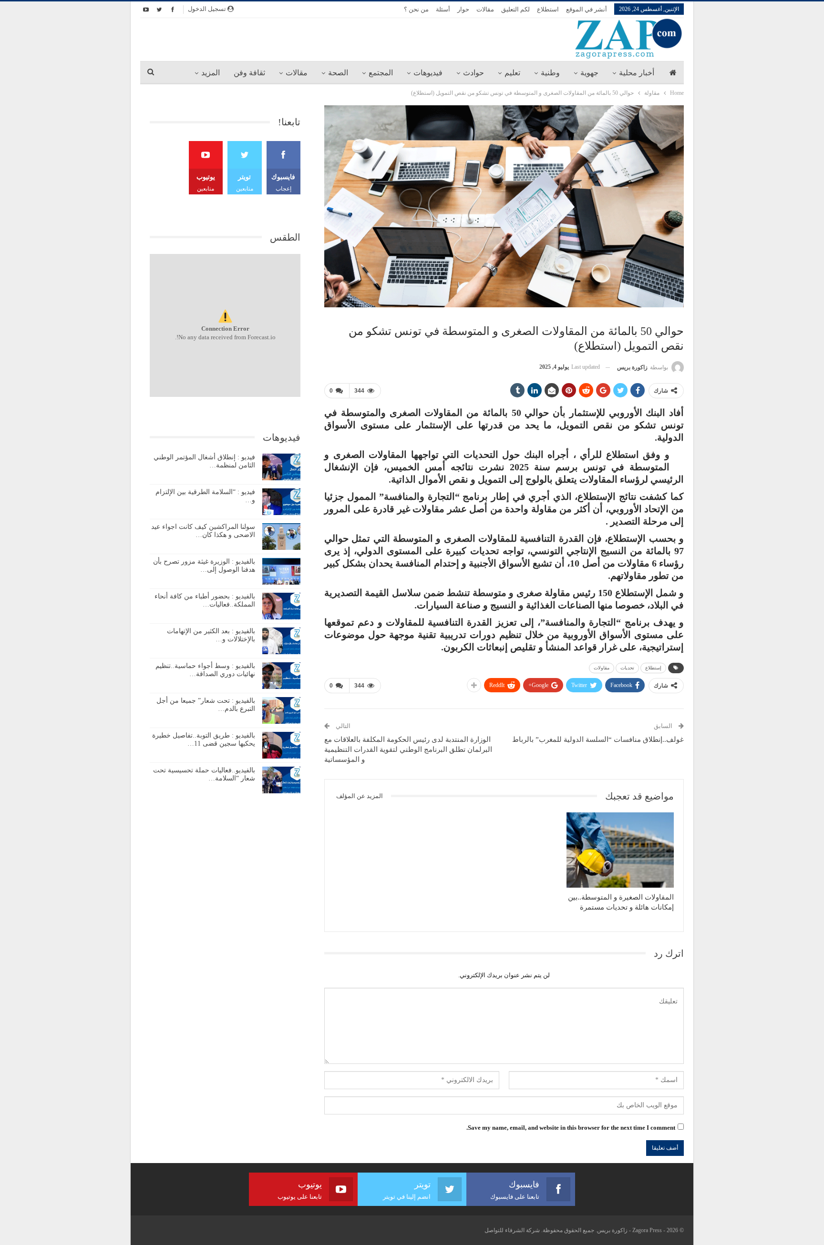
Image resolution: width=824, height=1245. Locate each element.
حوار (463, 9)
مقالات (485, 9)
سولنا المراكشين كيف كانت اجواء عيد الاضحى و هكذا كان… (203, 530)
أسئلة (443, 9)
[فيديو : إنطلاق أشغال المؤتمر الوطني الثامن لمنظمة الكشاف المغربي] (281, 467)
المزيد (210, 73)
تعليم (512, 73)
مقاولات (601, 667)
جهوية (589, 73)
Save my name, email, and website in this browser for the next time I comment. (570, 1127)
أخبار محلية (636, 73)
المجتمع (381, 73)
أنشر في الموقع (586, 9)
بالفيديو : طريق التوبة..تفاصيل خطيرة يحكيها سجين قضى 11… (203, 739)
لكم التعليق (515, 9)
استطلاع (548, 9)
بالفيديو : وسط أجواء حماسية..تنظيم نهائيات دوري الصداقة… (205, 670)
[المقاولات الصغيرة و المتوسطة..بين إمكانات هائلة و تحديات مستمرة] (620, 850)
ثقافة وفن (249, 73)
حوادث (473, 73)
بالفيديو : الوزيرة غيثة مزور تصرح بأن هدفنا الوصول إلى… (204, 565)
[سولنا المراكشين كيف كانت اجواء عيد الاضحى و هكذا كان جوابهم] (281, 536)
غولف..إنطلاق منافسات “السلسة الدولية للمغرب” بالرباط (598, 739)
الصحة (338, 73)
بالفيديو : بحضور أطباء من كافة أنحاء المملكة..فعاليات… (204, 600)
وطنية (550, 73)
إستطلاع (653, 667)
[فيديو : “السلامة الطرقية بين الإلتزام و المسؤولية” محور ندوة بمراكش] (281, 501)
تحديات (627, 667)
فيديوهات (428, 73)
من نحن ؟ (416, 9)
